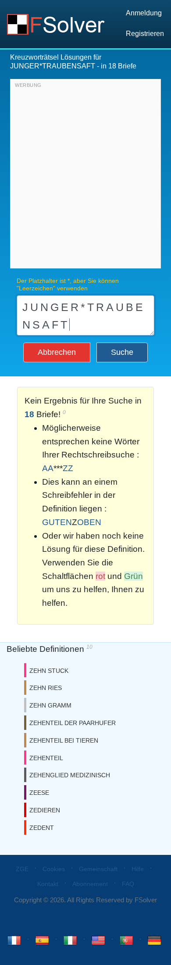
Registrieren (145, 33)
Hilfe (138, 868)
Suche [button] (122, 352)
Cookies (54, 868)
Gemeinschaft (98, 868)
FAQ (128, 883)
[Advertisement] (85, 175)
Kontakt (47, 883)
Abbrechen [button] (57, 352)
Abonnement (90, 883)
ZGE (22, 868)
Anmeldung (144, 13)
